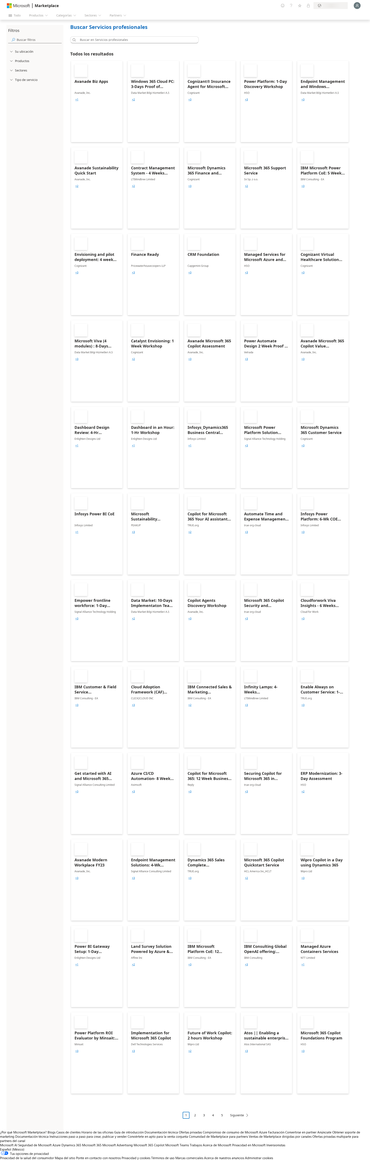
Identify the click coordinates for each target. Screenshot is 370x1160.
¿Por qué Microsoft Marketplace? (23, 1132)
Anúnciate (324, 1132)
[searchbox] (39, 40)
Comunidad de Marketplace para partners (218, 1136)
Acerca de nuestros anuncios (224, 1158)
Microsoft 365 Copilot (149, 1145)
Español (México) (12, 1149)
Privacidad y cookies (136, 1158)
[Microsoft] (18, 5)
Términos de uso (163, 1158)
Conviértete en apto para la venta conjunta (158, 1136)
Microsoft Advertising (117, 1145)
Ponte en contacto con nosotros (98, 1158)
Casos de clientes (68, 1132)
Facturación (276, 1132)
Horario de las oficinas (97, 1132)
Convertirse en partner (300, 1132)
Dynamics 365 (71, 1145)
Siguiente (237, 1115)
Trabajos (196, 1145)
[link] (96, 101)
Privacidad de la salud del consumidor (27, 1158)
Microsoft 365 (91, 1145)
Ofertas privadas (190, 1132)
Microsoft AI (8, 1145)
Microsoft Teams (177, 1145)
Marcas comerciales (189, 1158)
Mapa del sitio (65, 1158)
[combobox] (135, 39)
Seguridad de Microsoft (35, 1145)
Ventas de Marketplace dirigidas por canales (280, 1136)
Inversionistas (275, 1145)
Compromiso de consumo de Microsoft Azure (235, 1132)
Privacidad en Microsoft (249, 1145)
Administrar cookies (259, 1158)
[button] (73, 39)
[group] (77, 99)
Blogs (51, 1132)
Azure (56, 1145)
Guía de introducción (129, 1132)
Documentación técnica (161, 1132)
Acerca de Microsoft (217, 1145)
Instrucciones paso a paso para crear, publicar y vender (88, 1136)
